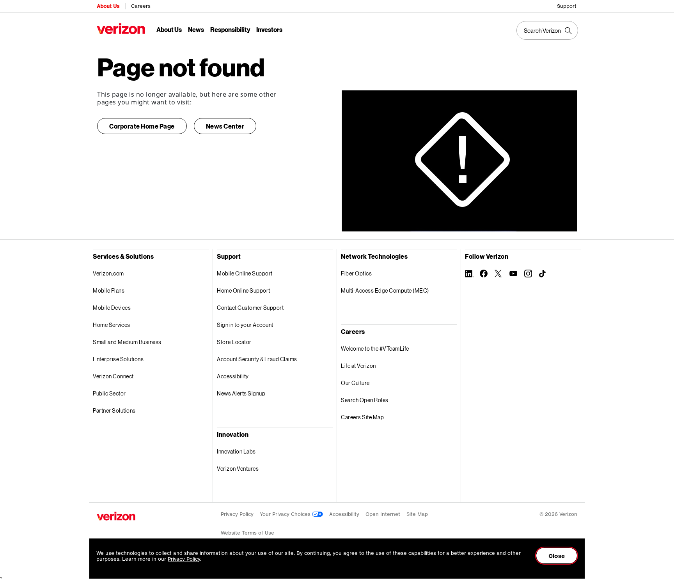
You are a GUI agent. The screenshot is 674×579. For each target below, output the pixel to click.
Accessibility (233, 376)
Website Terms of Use (247, 533)
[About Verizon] (121, 28)
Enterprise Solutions (118, 359)
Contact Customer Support (250, 307)
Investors (269, 29)
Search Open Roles (364, 400)
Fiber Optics (356, 273)
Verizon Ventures (238, 468)
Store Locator (234, 342)
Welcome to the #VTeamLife (375, 348)
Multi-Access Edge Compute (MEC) (385, 290)
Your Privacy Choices (286, 514)
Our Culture (355, 383)
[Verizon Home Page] (116, 516)
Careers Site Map (362, 417)
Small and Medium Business (127, 342)
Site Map (417, 514)
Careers (141, 6)
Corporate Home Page (142, 126)
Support (566, 6)
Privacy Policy (237, 514)
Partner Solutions (114, 410)
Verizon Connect (113, 376)
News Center (225, 126)
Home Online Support (243, 290)
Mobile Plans (108, 290)
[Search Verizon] (547, 30)
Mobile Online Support (245, 273)
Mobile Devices (112, 307)
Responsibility (230, 29)
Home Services (111, 324)
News (196, 29)
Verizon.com (108, 273)
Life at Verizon (358, 365)
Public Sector (109, 393)
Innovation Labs (236, 451)
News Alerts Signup (241, 393)
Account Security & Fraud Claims (257, 359)
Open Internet (382, 514)
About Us (108, 6)
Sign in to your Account (245, 324)
